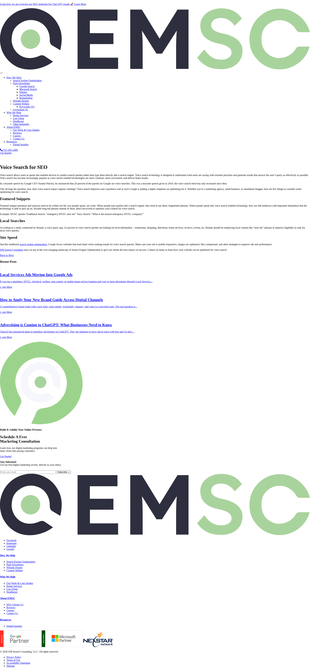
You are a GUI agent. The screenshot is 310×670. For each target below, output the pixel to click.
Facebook (11, 540)
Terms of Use (13, 660)
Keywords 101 (27, 106)
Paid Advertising (21, 83)
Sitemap (10, 666)
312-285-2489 (10, 150)
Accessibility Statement (18, 663)
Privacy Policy (13, 657)
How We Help (13, 77)
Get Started (5, 153)
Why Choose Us (14, 604)
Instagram (11, 543)
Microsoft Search (28, 89)
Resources (11, 141)
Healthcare (18, 121)
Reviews (17, 133)
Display (23, 92)
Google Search (27, 86)
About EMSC (13, 127)
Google (10, 549)
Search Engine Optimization (27, 80)
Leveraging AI (20, 109)
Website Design (21, 100)
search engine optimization (33, 244)
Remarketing (25, 98)
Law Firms (18, 118)
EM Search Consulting (11, 249)
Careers (17, 135)
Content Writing (21, 103)
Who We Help (13, 112)
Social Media (26, 95)
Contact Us (18, 138)
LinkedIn (11, 546)
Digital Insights (20, 144)
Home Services (20, 115)
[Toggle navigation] (1, 72)
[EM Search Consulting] (155, 69)
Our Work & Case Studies (26, 130)
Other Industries (21, 124)
